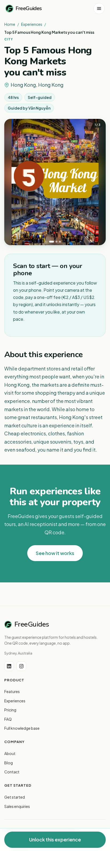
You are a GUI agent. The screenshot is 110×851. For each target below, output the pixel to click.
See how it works (55, 553)
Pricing (10, 709)
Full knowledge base (22, 728)
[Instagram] (21, 666)
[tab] (51, 242)
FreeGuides (28, 8)
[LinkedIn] (9, 666)
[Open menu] (99, 8)
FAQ (8, 719)
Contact (11, 771)
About (9, 753)
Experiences (31, 24)
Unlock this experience (55, 839)
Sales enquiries (17, 806)
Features (12, 691)
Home (9, 24)
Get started (14, 797)
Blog (8, 762)
